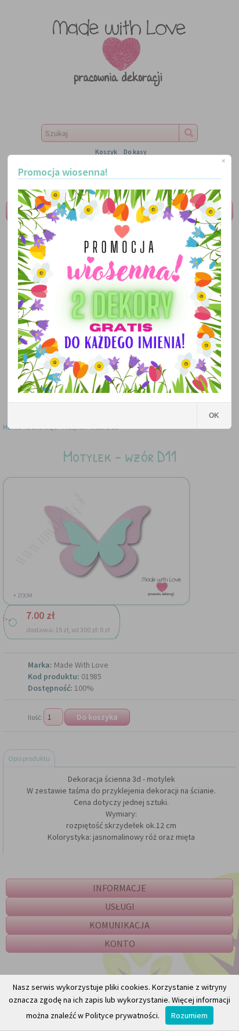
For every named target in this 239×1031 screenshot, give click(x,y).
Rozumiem (189, 1015)
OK (214, 415)
